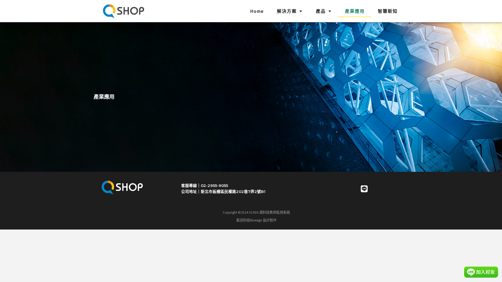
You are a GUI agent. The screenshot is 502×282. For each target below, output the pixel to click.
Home (257, 11)
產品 (321, 11)
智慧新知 (388, 11)
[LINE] (364, 189)
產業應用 (355, 11)
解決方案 (287, 11)
